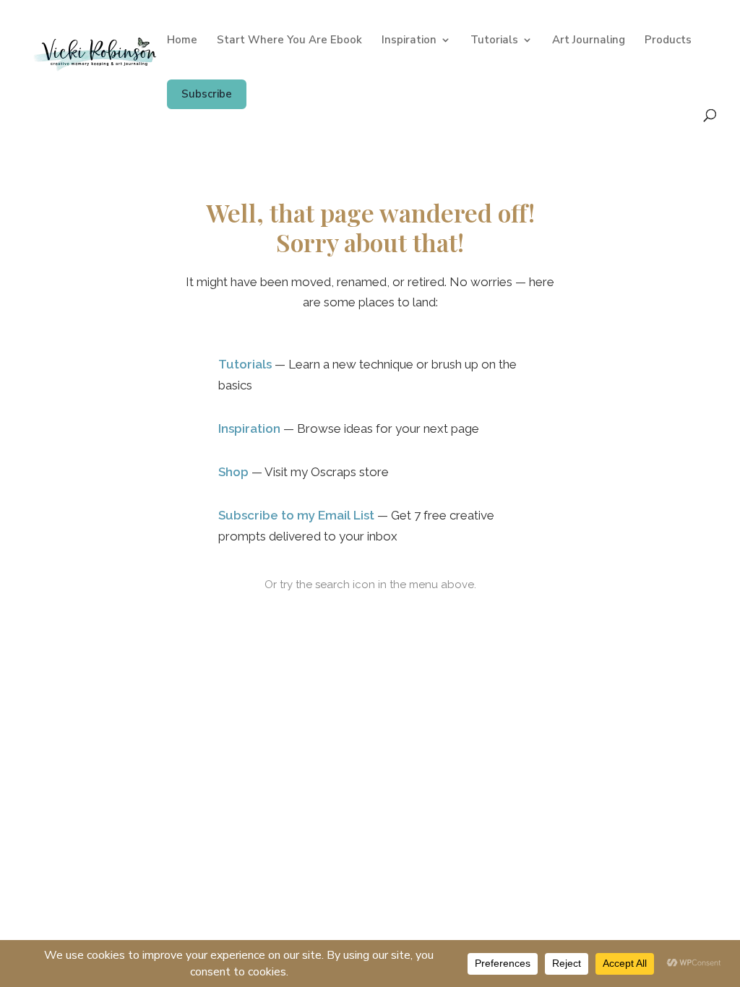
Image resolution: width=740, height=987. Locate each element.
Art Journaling (588, 41)
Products (668, 41)
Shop (233, 472)
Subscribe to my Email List (296, 515)
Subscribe (206, 94)
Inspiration (409, 41)
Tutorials (494, 41)
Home (182, 41)
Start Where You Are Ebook (289, 41)
